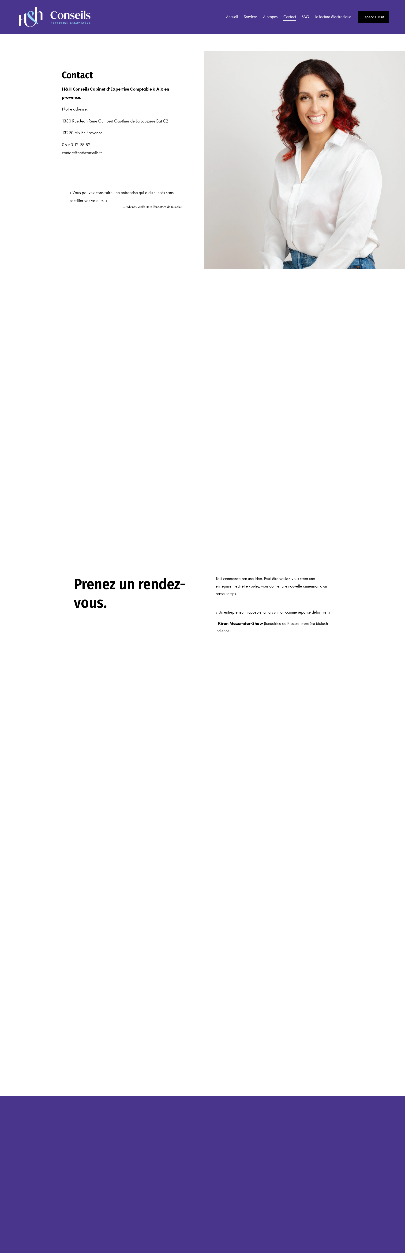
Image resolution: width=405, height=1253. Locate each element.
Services (250, 16)
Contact (289, 16)
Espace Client (373, 17)
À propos (270, 16)
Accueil (232, 16)
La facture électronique (333, 16)
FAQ (305, 16)
